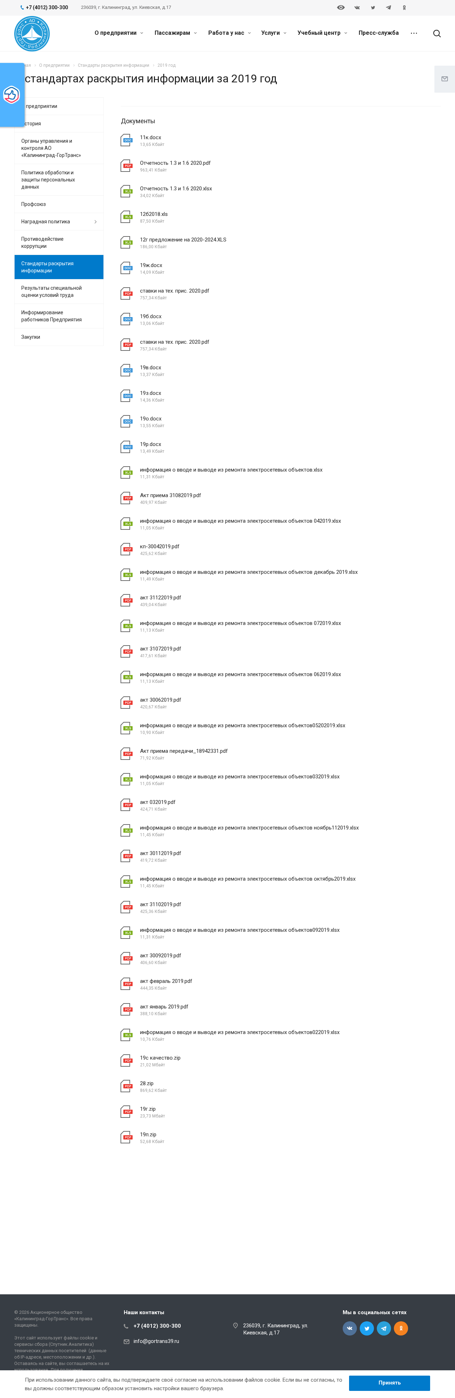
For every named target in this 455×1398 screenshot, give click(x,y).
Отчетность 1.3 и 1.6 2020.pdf (175, 163)
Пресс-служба (379, 32)
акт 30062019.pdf (160, 700)
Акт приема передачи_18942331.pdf (184, 751)
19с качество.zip (160, 1058)
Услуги (271, 32)
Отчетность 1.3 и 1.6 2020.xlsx (176, 188)
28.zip (147, 1083)
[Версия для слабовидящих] (341, 8)
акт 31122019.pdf (160, 597)
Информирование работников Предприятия (51, 316)
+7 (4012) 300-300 (157, 1326)
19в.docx (150, 367)
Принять (390, 1383)
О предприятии (116, 32)
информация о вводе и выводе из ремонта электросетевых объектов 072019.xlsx (240, 623)
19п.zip (148, 1134)
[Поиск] (434, 33)
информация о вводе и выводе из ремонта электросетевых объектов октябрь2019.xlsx (247, 879)
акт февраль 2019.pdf (166, 981)
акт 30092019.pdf (160, 955)
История (31, 123)
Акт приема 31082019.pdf (170, 495)
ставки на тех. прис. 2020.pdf (174, 291)
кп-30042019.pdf (160, 546)
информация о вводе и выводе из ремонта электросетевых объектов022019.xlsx (239, 1032)
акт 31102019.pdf (160, 904)
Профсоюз (33, 204)
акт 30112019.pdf (160, 853)
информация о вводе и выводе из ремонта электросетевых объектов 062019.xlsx (240, 674)
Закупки (30, 337)
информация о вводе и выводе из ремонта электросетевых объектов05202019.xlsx (242, 725)
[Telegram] (388, 8)
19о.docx (150, 418)
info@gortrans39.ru (156, 1341)
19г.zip (148, 1109)
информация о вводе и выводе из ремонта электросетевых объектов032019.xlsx (239, 776)
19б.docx (150, 316)
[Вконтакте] (357, 8)
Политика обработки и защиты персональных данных (48, 180)
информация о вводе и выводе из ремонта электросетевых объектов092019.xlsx (239, 930)
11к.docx (150, 137)
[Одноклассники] (404, 8)
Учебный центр (320, 32)
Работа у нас (227, 32)
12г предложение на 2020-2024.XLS (183, 239)
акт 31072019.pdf (160, 649)
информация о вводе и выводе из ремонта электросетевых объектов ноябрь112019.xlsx (249, 828)
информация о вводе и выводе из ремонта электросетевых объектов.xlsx (231, 470)
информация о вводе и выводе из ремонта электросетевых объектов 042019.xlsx (240, 521)
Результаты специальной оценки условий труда (51, 291)
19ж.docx (151, 265)
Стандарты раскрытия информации (47, 267)
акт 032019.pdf (158, 802)
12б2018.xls (154, 214)
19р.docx (150, 444)
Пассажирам (173, 32)
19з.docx (150, 393)
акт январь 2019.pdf (164, 1006)
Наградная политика (45, 221)
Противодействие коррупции (42, 242)
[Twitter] (373, 8)
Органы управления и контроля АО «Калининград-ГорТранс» (51, 148)
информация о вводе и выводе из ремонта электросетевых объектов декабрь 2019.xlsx (249, 572)
